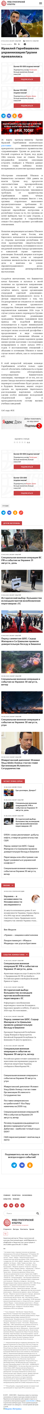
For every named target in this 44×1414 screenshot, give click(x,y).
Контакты (24, 1229)
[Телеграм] (3, 116)
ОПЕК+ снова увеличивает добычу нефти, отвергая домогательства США (21, 837)
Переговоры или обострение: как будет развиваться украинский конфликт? (21, 860)
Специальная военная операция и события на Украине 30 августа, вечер (20, 681)
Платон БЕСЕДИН (18, 891)
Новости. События (32, 41)
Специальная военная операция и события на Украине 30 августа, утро (20, 722)
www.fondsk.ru (31, 1401)
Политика (16, 1195)
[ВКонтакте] (9, 116)
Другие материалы (11, 523)
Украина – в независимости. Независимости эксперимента (13, 900)
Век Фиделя (10, 929)
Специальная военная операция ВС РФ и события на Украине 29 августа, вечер (21, 1114)
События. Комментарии (13, 955)
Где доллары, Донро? (26, 790)
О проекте (7, 1229)
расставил (6, 145)
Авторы (16, 1229)
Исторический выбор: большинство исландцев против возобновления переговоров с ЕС (21, 600)
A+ (15, 44)
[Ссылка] (20, 116)
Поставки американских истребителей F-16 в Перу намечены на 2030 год (17, 1103)
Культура (7, 1199)
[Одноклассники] (14, 116)
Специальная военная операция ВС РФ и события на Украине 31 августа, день (21, 560)
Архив (31, 1229)
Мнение (6, 885)
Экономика (27, 1195)
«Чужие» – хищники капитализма (21, 935)
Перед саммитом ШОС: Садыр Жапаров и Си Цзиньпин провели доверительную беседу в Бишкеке (21, 641)
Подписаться (27, 79)
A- (19, 44)
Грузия (5, 506)
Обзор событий (15, 41)
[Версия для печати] (25, 44)
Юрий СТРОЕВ (17, 787)
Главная (6, 1195)
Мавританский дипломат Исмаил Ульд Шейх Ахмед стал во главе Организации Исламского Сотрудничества (20, 764)
